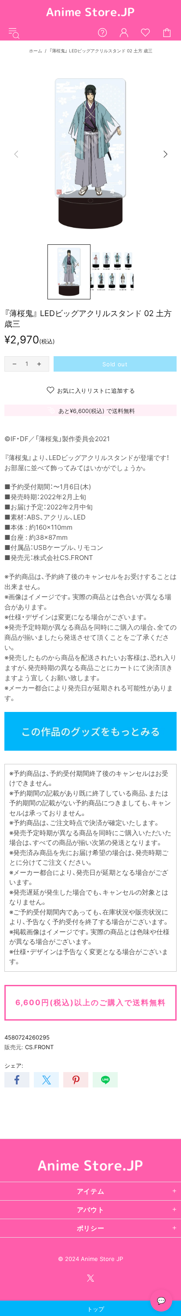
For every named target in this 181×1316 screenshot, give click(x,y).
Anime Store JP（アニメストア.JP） (90, 12)
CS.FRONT (39, 1047)
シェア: (13, 1065)
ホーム (35, 50)
